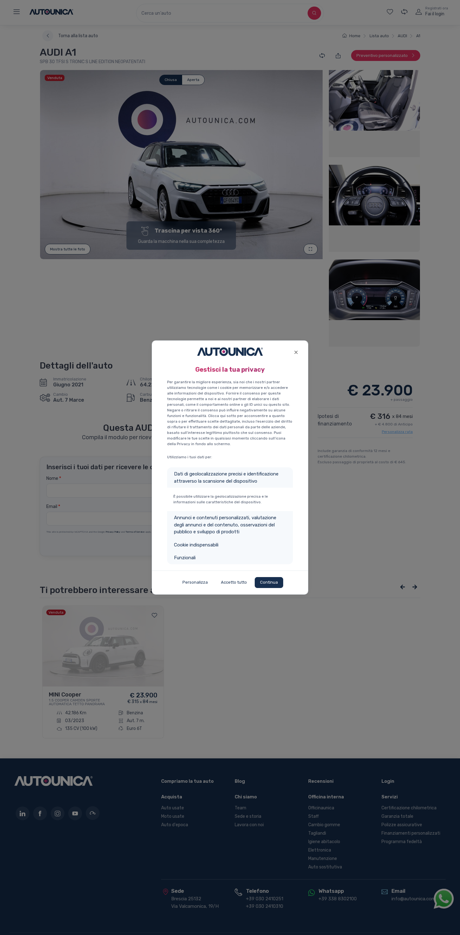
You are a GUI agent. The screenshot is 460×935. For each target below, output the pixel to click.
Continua (269, 582)
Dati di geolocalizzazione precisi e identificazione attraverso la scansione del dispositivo (226, 477)
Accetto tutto (234, 582)
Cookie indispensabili (196, 545)
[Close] (296, 351)
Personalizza (195, 582)
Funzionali (185, 557)
